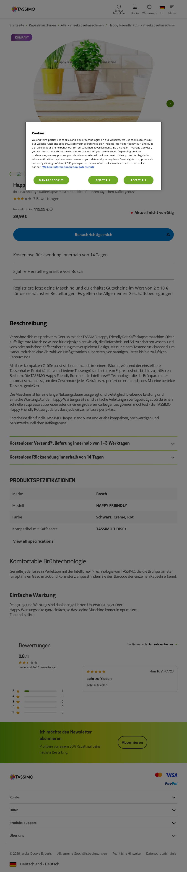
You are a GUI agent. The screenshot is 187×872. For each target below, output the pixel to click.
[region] (93, 156)
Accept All (139, 180)
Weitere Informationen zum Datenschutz (68, 167)
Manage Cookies (51, 180)
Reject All (103, 180)
